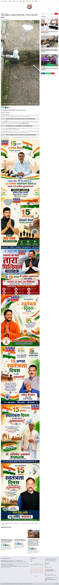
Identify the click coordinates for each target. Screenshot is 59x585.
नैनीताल (46, 67)
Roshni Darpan (10, 583)
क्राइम (24, 1)
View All (56, 16)
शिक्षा (30, 1)
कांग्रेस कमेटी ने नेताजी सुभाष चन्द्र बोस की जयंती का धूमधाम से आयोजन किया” (20, 540)
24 (31, 572)
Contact (31, 561)
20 (36, 570)
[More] (9, 107)
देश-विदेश (14, 1)
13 (36, 569)
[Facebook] (3, 107)
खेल (17, 1)
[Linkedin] (7, 107)
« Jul (36, 576)
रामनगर (6, 13)
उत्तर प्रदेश (10, 1)
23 (42, 570)
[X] (5, 107)
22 (40, 570)
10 (31, 569)
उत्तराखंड (5, 1)
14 (38, 569)
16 (42, 569)
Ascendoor (21, 583)
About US (31, 559)
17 (31, 570)
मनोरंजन (36, 1)
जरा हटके (20, 1)
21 (38, 570)
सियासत (27, 1)
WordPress (30, 583)
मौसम (32, 1)
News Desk (3, 19)
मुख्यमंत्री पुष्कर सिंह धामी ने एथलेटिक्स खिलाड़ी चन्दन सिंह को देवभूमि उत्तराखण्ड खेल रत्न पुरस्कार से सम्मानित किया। (7, 541)
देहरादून (47, 30)
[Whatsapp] (2, 107)
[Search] (57, 1)
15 (40, 569)
